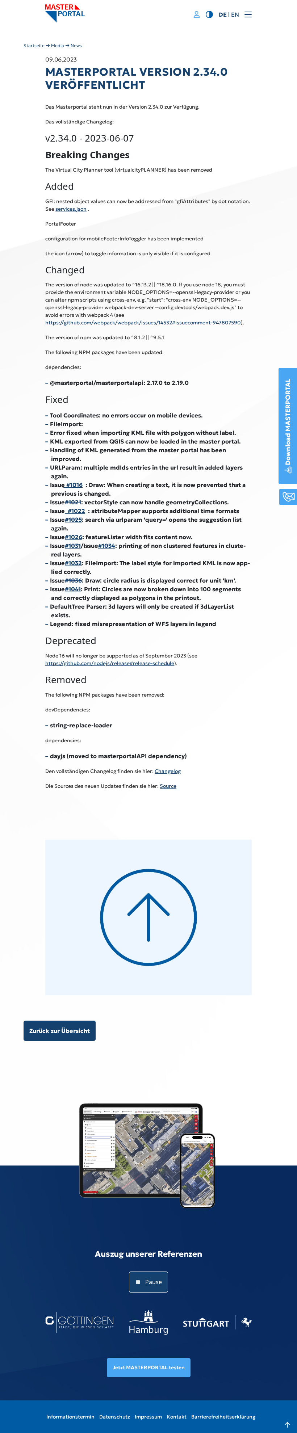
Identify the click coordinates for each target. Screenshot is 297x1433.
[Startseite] (65, 13)
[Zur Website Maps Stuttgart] (217, 1322)
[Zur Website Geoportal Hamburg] (148, 1322)
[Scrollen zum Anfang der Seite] (280, 1416)
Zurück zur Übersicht (59, 1030)
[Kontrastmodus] (209, 13)
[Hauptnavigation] (256, 14)
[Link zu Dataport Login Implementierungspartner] (196, 15)
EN (235, 14)
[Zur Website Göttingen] (79, 1322)
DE (223, 14)
